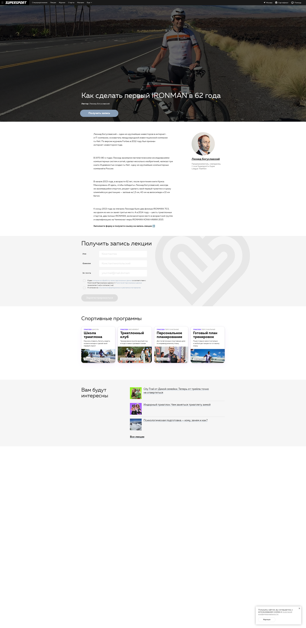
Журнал (62, 2)
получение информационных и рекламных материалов (119, 288)
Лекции (53, 2)
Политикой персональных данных (129, 283)
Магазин (80, 2)
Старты (71, 2)
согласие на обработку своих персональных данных (112, 280)
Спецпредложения (39, 2)
